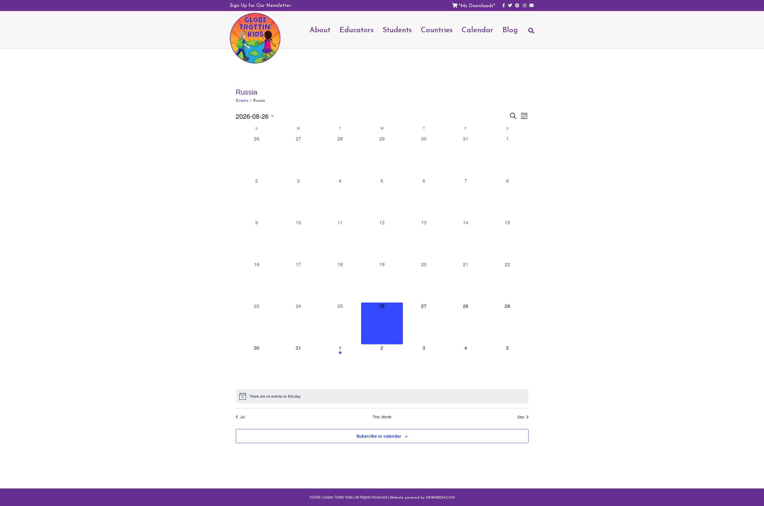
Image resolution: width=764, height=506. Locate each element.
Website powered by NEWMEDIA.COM (422, 497)
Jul (242, 416)
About (319, 29)
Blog (510, 29)
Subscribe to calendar (378, 436)
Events (242, 101)
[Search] (528, 33)
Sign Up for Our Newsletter (260, 5)
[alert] (382, 396)
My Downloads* (477, 5)
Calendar (477, 29)
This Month (382, 416)
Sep (520, 416)
